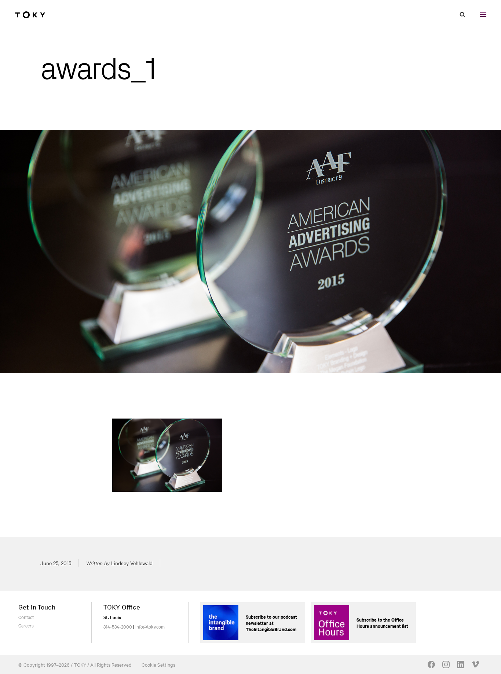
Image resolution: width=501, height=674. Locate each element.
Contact (26, 617)
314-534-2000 (117, 626)
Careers (26, 625)
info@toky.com (150, 626)
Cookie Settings (158, 664)
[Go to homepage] (30, 15)
